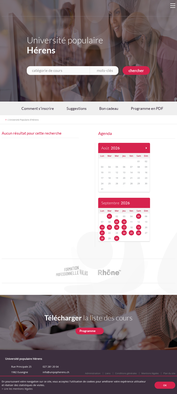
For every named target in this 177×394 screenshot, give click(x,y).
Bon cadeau (108, 108)
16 (116, 227)
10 (124, 221)
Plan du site (169, 373)
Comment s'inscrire (37, 108)
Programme (88, 331)
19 (138, 227)
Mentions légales (150, 373)
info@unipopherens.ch (56, 372)
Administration (92, 373)
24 (124, 232)
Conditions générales (126, 373)
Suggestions (77, 108)
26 (138, 232)
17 (124, 227)
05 (138, 216)
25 (131, 232)
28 (102, 238)
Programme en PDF (147, 108)
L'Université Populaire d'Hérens (23, 119)
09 (116, 221)
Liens (107, 373)
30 (116, 238)
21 (102, 232)
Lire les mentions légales (18, 388)
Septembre (115, 203)
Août (110, 148)
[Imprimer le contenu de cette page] (155, 121)
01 (109, 216)
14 (102, 227)
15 (109, 227)
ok (165, 385)
